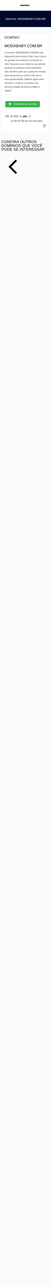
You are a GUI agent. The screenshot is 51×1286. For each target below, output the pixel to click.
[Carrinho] (45, 5)
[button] (22, 104)
